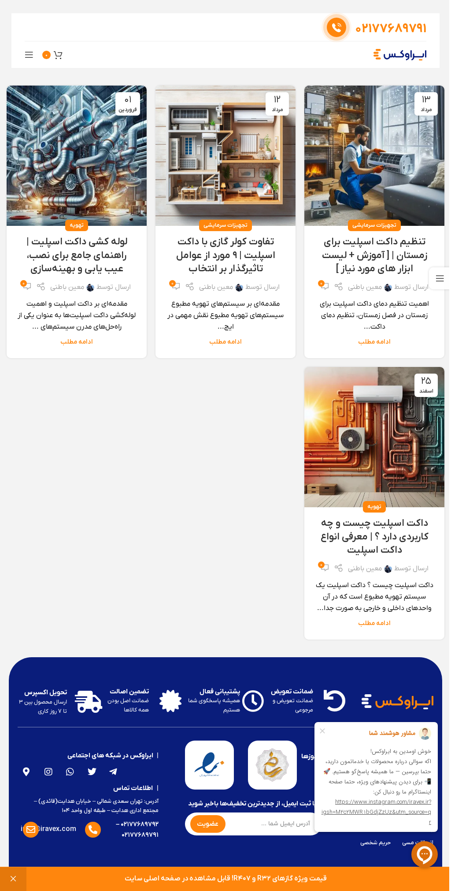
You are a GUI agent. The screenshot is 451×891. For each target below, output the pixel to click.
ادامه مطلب (374, 342)
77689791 (390, 29)
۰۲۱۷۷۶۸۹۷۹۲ (140, 824)
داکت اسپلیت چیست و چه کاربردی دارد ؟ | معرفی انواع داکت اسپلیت (375, 537)
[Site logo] (399, 54)
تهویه (77, 225)
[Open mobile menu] (29, 55)
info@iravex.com (48, 829)
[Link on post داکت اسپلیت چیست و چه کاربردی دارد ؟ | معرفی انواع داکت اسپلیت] (374, 437)
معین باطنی (365, 287)
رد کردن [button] (13, 879)
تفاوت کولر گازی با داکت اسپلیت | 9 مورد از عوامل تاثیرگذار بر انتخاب (225, 256)
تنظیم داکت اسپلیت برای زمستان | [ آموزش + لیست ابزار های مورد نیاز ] (374, 256)
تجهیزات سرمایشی (374, 225)
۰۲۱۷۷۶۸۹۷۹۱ (140, 835)
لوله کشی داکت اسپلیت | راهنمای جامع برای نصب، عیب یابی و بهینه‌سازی (76, 256)
